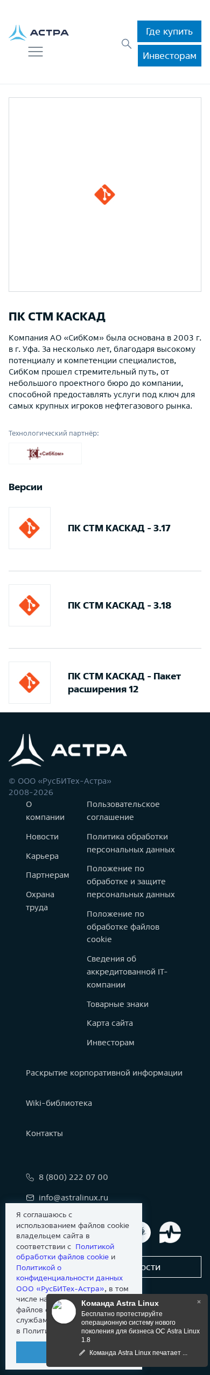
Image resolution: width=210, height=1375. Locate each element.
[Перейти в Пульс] (170, 1232)
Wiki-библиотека (59, 1102)
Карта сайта (110, 1022)
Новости (42, 836)
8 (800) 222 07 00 (73, 1177)
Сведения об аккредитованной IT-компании (127, 971)
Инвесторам (170, 55)
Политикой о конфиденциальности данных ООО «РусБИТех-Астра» (69, 1278)
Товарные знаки (118, 1004)
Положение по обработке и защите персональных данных (131, 881)
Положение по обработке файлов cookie (123, 926)
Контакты (44, 1133)
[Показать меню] (35, 52)
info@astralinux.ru (73, 1197)
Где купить (169, 31)
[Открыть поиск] (126, 44)
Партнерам (47, 874)
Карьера (42, 855)
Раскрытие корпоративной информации (104, 1072)
